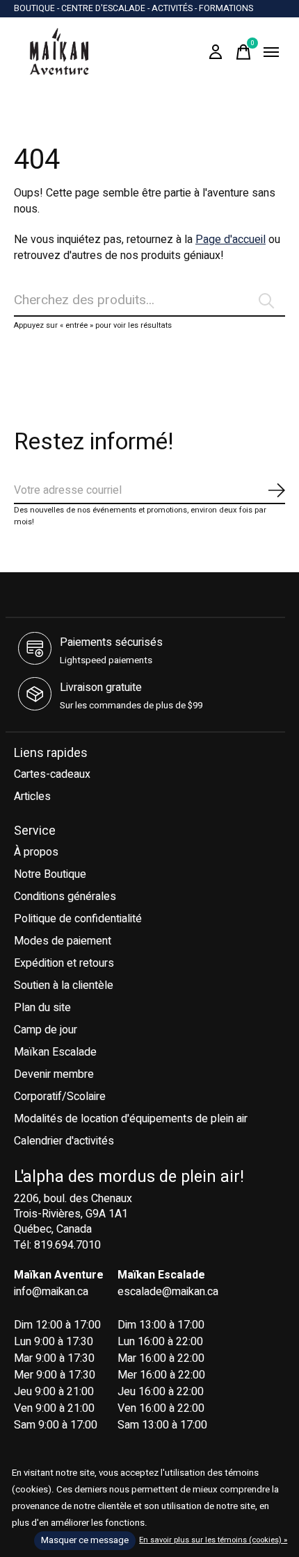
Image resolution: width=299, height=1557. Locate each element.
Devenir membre (54, 1074)
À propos (36, 852)
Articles (32, 796)
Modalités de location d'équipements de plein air (131, 1118)
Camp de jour (45, 1030)
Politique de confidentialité (78, 918)
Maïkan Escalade (55, 1052)
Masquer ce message (85, 1540)
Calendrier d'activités (64, 1141)
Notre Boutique (50, 874)
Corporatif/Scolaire (60, 1096)
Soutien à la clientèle (63, 985)
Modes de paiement (62, 941)
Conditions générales (65, 896)
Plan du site (42, 1007)
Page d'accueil (230, 239)
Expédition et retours (64, 963)
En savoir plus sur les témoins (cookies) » (213, 1540)
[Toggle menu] (271, 52)
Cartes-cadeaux (52, 774)
